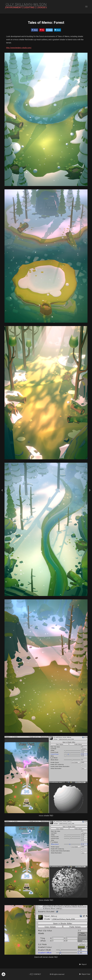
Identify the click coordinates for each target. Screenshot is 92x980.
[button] (83, 964)
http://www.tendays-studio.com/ (19, 48)
